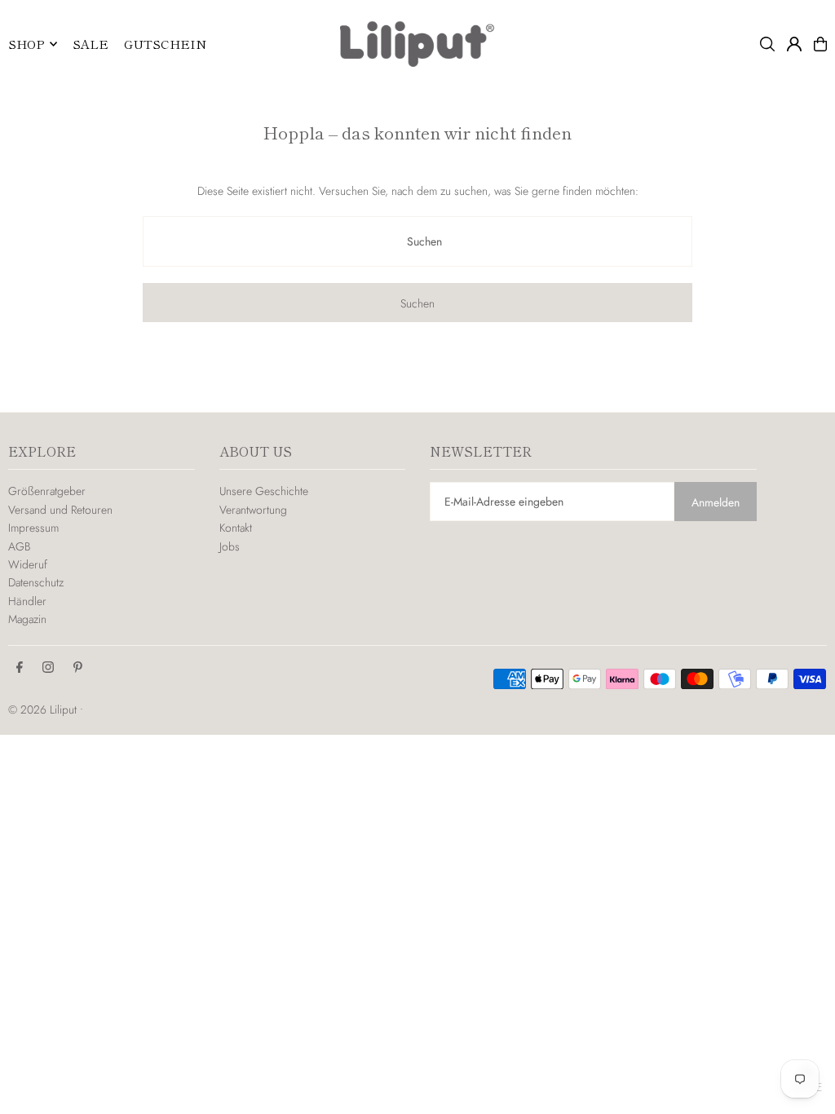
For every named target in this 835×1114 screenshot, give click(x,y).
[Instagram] (48, 667)
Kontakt (235, 527)
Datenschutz (36, 582)
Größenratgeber (47, 491)
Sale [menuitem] (90, 43)
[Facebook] (19, 667)
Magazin (27, 619)
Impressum (33, 527)
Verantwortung (253, 510)
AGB (19, 546)
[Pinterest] (77, 667)
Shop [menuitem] (26, 43)
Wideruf (27, 564)
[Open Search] (767, 44)
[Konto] (794, 44)
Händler (27, 601)
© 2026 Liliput (44, 709)
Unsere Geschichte (263, 491)
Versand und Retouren (60, 510)
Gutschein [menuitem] (165, 43)
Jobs (229, 546)
